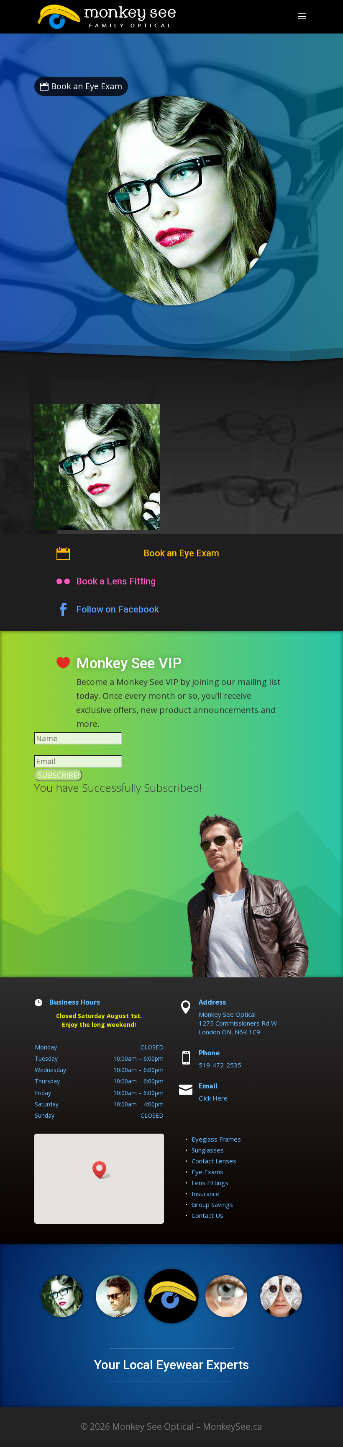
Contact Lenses (214, 1161)
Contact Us (207, 1215)
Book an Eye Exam (86, 86)
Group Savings (212, 1204)
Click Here (213, 1098)
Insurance (206, 1193)
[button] (102, 1170)
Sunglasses (208, 1150)
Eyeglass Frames (216, 1139)
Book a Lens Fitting (116, 581)
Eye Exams (207, 1172)
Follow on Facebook (117, 609)
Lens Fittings (210, 1182)
